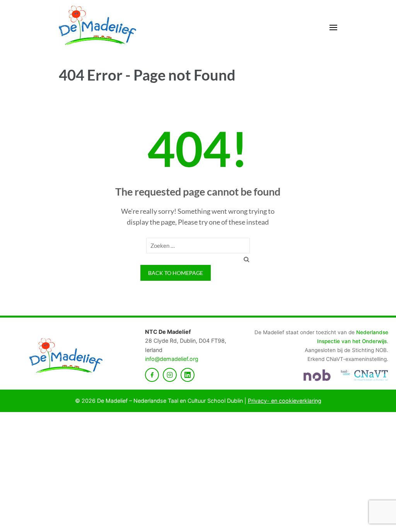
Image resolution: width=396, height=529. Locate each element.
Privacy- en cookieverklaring (284, 400)
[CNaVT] (364, 375)
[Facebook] (152, 375)
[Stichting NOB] (317, 375)
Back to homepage (175, 273)
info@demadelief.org (171, 359)
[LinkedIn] (188, 375)
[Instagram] (170, 375)
